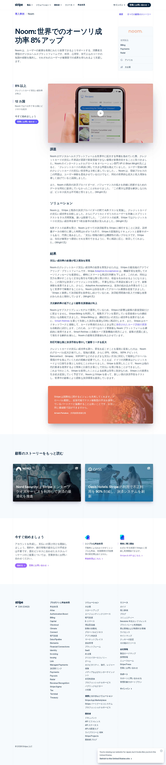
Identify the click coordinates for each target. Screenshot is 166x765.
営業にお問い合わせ (138, 5)
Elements (54, 643)
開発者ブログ (91, 739)
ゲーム (88, 661)
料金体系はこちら (93, 558)
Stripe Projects (92, 736)
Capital (53, 621)
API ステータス (91, 725)
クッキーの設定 (127, 639)
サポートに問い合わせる (131, 678)
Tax (51, 690)
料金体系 (81, 5)
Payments (54, 672)
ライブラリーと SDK (94, 732)
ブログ (123, 614)
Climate (53, 628)
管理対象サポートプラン (131, 682)
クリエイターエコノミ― (96, 657)
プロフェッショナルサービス (98, 682)
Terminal (54, 694)
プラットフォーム (93, 646)
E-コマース (90, 621)
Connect (54, 632)
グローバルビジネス (94, 632)
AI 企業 (88, 654)
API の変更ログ (91, 728)
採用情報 (124, 657)
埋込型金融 (90, 624)
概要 (121, 14)
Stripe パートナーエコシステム (99, 703)
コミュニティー (127, 617)
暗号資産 (54, 635)
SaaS (87, 650)
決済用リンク (56, 668)
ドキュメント (91, 717)
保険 (87, 668)
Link (52, 661)
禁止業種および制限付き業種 (133, 628)
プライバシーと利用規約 (131, 624)
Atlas (52, 610)
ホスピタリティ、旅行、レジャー (100, 664)
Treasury (54, 697)
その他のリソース (128, 643)
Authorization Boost (59, 614)
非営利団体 (90, 678)
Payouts (53, 675)
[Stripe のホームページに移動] (18, 602)
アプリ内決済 (91, 635)
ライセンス (125, 632)
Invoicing (54, 654)
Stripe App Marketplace (95, 700)
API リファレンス (92, 721)
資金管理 (89, 643)
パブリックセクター (94, 686)
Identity (53, 650)
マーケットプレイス (94, 639)
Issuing (53, 657)
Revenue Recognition (59, 683)
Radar (52, 679)
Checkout (54, 624)
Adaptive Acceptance (106, 270)
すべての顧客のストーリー (139, 14)
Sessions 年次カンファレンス (133, 621)
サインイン (118, 5)
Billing (52, 617)
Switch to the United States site (115, 758)
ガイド (123, 606)
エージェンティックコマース (98, 614)
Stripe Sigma (55, 686)
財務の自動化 (91, 628)
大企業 (88, 606)
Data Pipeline (56, 639)
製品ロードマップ (128, 653)
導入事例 (19, 13)
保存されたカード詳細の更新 (131, 324)
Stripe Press (125, 664)
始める (20, 565)
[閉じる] (161, 751)
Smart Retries (62, 320)
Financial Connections (60, 646)
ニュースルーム (127, 660)
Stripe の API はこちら (130, 555)
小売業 (88, 689)
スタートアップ (92, 610)
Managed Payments (59, 664)
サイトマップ (126, 635)
